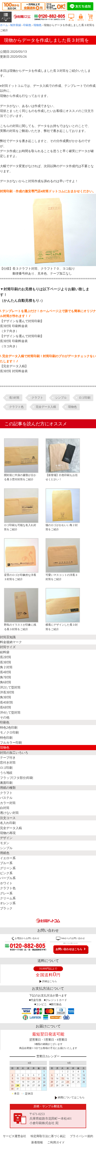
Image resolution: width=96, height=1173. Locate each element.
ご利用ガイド (56, 1142)
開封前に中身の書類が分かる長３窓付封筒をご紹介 (20, 477)
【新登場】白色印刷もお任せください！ (62, 477)
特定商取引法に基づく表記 (48, 1136)
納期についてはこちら (71, 1097)
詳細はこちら (49, 981)
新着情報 (37, 1142)
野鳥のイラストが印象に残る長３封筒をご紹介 (20, 627)
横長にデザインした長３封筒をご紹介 (62, 627)
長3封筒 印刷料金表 (14, 326)
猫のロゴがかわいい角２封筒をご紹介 (62, 527)
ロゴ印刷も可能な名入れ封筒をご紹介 (20, 527)
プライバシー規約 (81, 1136)
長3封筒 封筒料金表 (14, 371)
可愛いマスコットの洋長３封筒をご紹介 (62, 577)
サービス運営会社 (14, 1136)
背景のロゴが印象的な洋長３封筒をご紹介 (20, 577)
